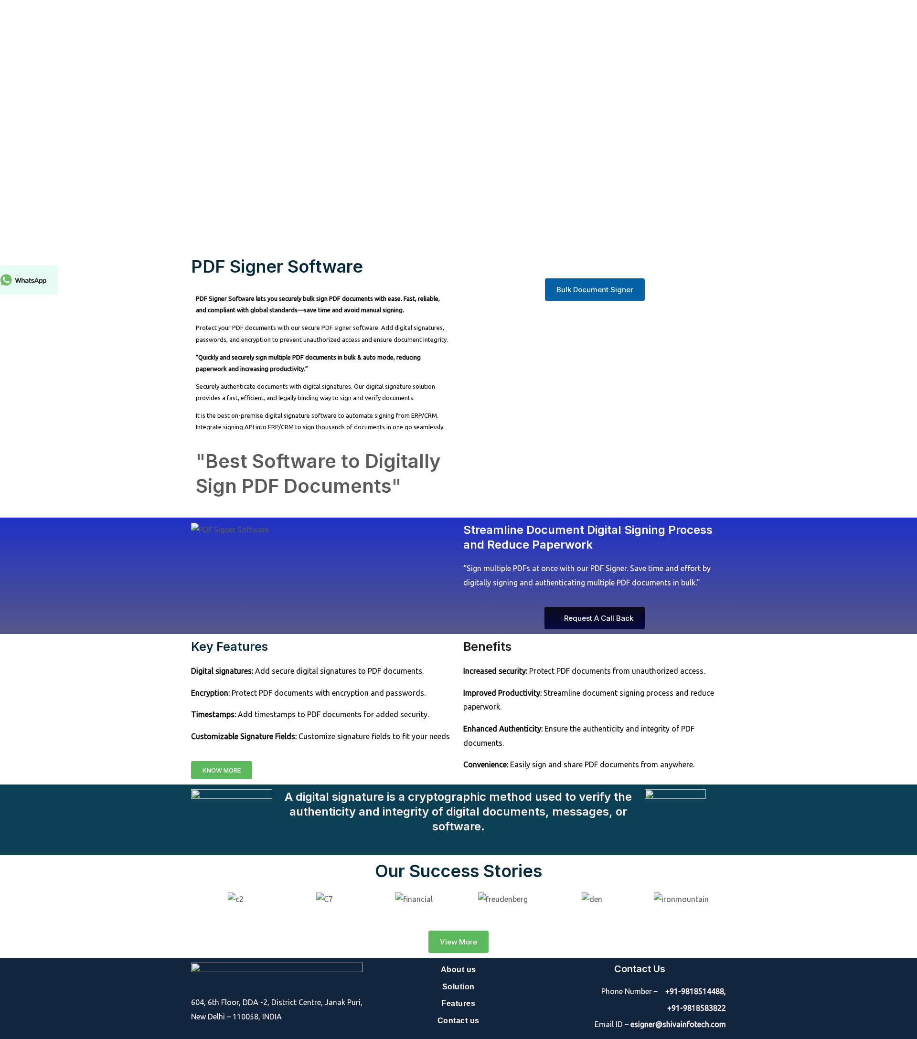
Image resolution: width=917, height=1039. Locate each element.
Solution (458, 987)
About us (458, 969)
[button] (197, 899)
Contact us (458, 1021)
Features (458, 1003)
